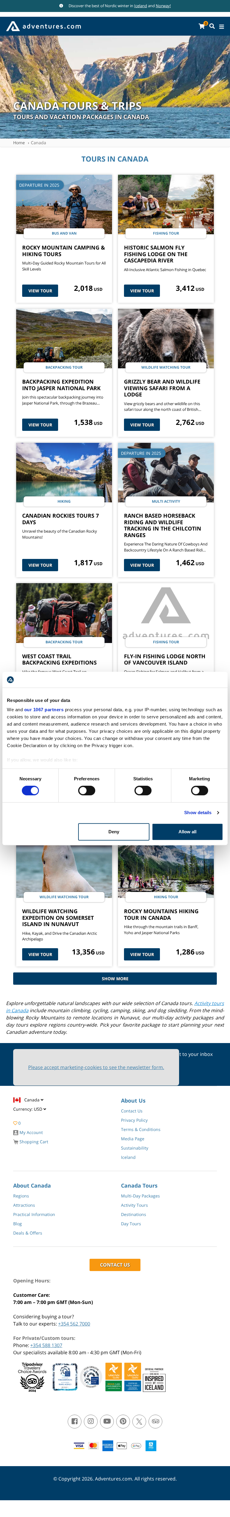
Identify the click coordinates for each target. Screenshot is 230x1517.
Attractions (24, 1205)
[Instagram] (91, 1421)
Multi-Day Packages (140, 1196)
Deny (113, 831)
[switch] (86, 790)
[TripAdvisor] (155, 1421)
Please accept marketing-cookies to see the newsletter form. (96, 1067)
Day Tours (131, 1223)
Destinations (133, 1214)
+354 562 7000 (74, 1323)
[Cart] (202, 26)
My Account (30, 1132)
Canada (38, 142)
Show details (197, 812)
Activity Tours (134, 1205)
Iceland (140, 5)
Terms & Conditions (141, 1129)
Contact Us (132, 1111)
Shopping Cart (33, 1141)
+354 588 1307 (46, 1345)
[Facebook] (74, 1421)
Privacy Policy (134, 1120)
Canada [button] (32, 1100)
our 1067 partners (44, 709)
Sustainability (134, 1148)
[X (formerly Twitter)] (139, 1421)
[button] (29, 1110)
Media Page (132, 1138)
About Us (133, 1100)
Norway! (163, 5)
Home (19, 142)
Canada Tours (139, 1185)
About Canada (32, 1185)
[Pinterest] (123, 1421)
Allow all (187, 831)
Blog (17, 1223)
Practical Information (34, 1214)
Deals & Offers (27, 1233)
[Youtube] (107, 1421)
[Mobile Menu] (221, 27)
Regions (21, 1196)
